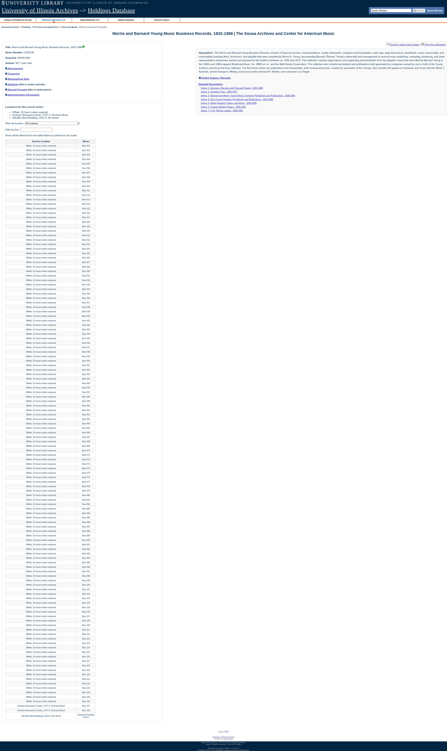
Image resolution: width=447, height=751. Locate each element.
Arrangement (15, 68)
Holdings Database (111, 10)
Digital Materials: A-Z (90, 20)
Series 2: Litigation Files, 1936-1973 (219, 91)
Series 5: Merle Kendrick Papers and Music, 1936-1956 (229, 103)
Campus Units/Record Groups (18, 20)
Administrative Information (23, 94)
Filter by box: (12, 129)
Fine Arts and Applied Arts (46, 27)
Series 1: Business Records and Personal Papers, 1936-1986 (232, 88)
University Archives (10, 27)
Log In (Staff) (223, 731)
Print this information (435, 44)
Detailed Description (211, 84)
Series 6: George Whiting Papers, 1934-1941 (223, 107)
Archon (221, 748)
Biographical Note (18, 79)
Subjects (12, 84)
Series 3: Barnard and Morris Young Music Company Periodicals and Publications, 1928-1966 (248, 95)
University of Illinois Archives (40, 10)
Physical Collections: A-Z (53, 20)
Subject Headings (126, 20)
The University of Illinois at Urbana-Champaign (230, 750)
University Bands (70, 27)
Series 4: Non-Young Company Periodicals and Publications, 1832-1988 (237, 99)
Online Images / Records (216, 77)
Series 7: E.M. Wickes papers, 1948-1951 (222, 110)
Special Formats (17, 89)
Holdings (27, 27)
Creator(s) (13, 73)
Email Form (228, 739)
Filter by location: (15, 123)
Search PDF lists (434, 10)
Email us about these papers (404, 44)
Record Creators (161, 20)
